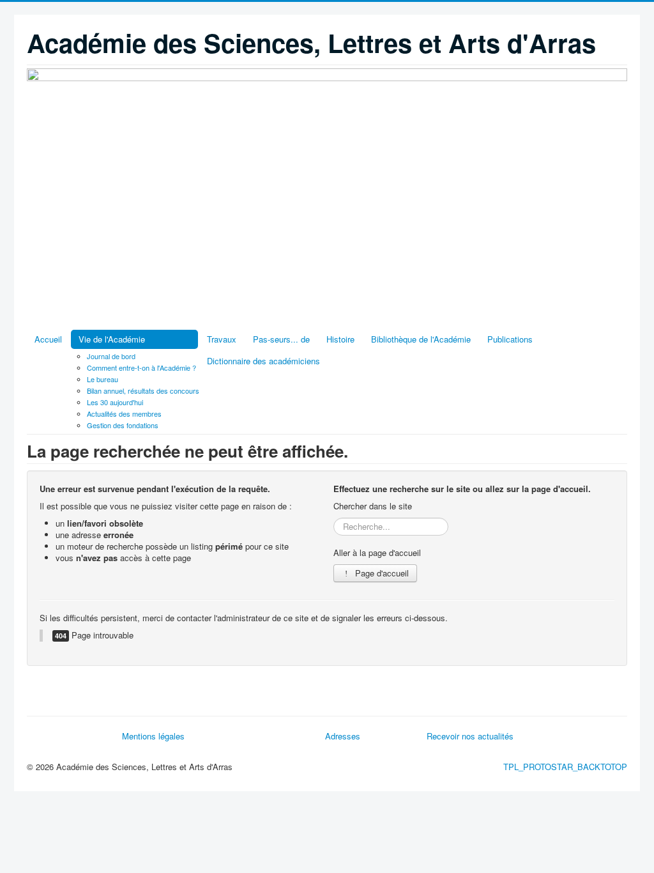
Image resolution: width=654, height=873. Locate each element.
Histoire (340, 339)
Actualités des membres (124, 413)
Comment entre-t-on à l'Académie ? (141, 367)
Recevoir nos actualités (470, 736)
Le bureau (102, 379)
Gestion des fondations (122, 425)
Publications (510, 339)
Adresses (342, 736)
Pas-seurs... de (281, 339)
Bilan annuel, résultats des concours (143, 390)
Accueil (48, 339)
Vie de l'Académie (112, 339)
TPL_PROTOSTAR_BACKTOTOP (565, 767)
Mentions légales (153, 736)
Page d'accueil (381, 573)
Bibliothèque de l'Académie (421, 339)
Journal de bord (111, 356)
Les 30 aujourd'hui (115, 402)
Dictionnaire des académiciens (263, 361)
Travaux (221, 339)
